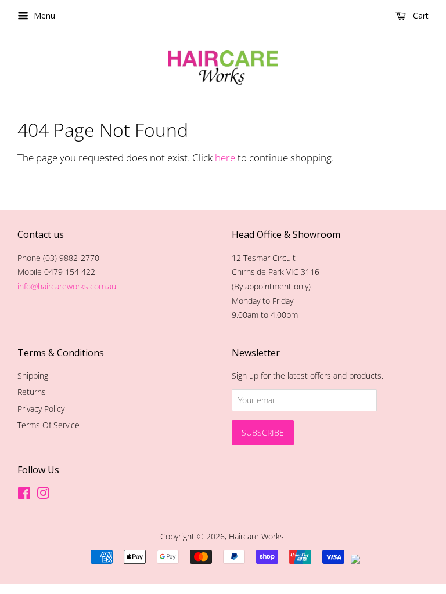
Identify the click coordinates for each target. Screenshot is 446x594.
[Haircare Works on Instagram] (43, 495)
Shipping (32, 375)
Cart (420, 15)
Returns (31, 391)
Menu (43, 15)
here (225, 157)
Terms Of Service (48, 424)
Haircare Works (256, 536)
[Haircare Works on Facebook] (24, 495)
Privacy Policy (40, 408)
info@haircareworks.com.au (66, 286)
